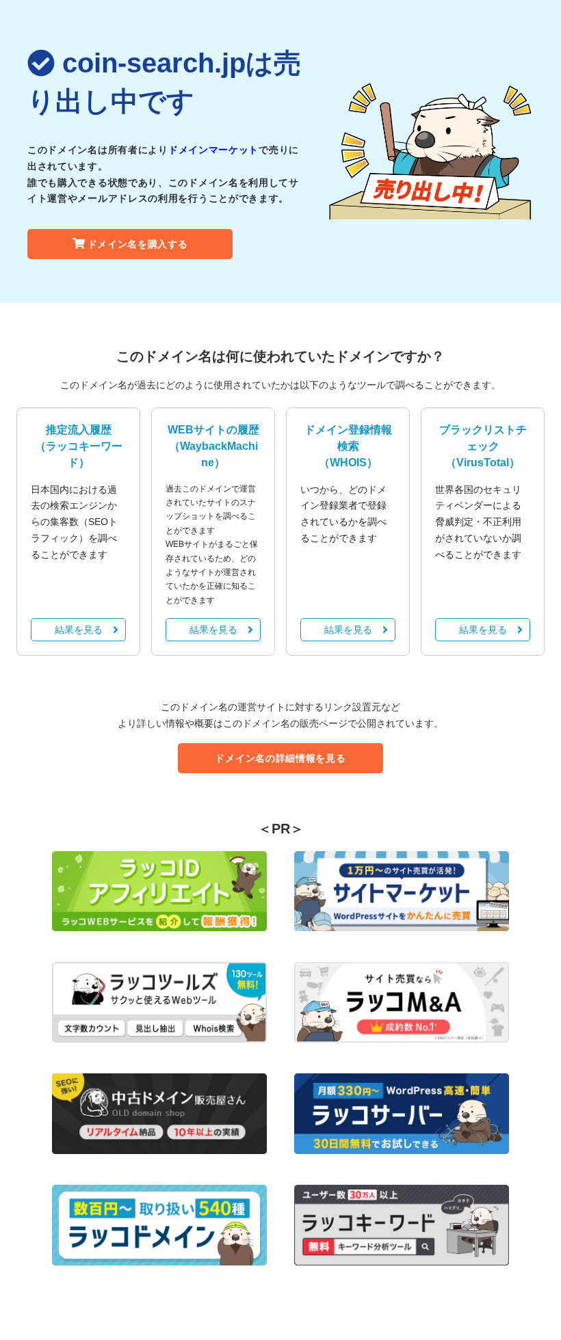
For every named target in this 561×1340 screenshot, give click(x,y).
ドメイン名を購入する (138, 244)
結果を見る (79, 629)
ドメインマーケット (213, 149)
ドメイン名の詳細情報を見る (280, 758)
